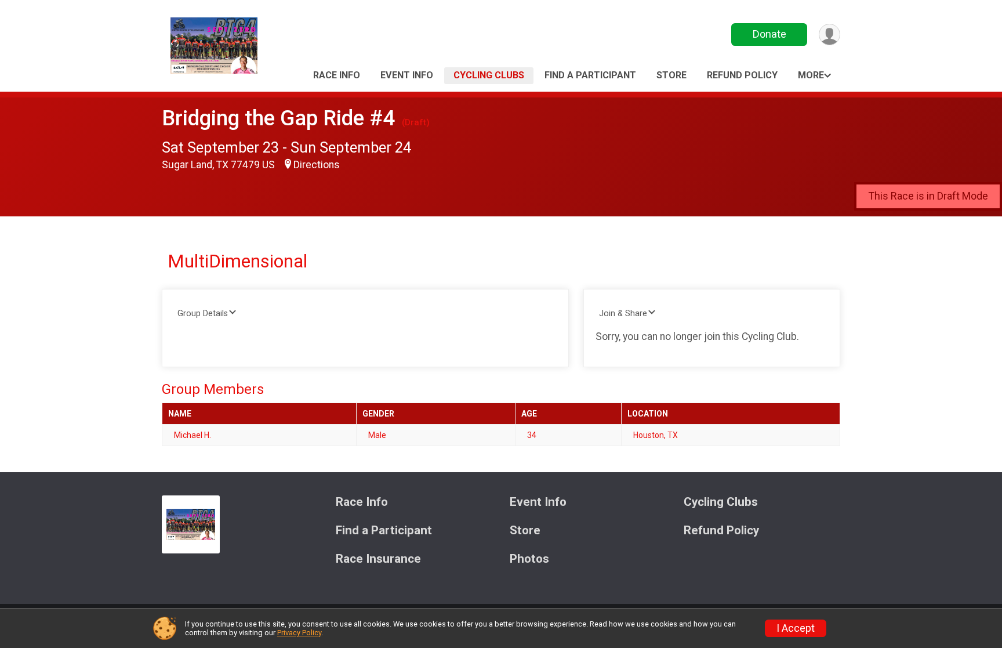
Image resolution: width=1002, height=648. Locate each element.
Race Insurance (378, 559)
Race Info (336, 75)
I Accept (795, 628)
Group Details (202, 313)
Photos (529, 559)
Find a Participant (590, 75)
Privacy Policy (299, 632)
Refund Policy (742, 75)
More (811, 75)
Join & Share (623, 313)
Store (671, 75)
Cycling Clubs (488, 75)
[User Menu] (829, 34)
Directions (316, 165)
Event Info (406, 75)
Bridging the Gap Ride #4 (278, 118)
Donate (769, 34)
